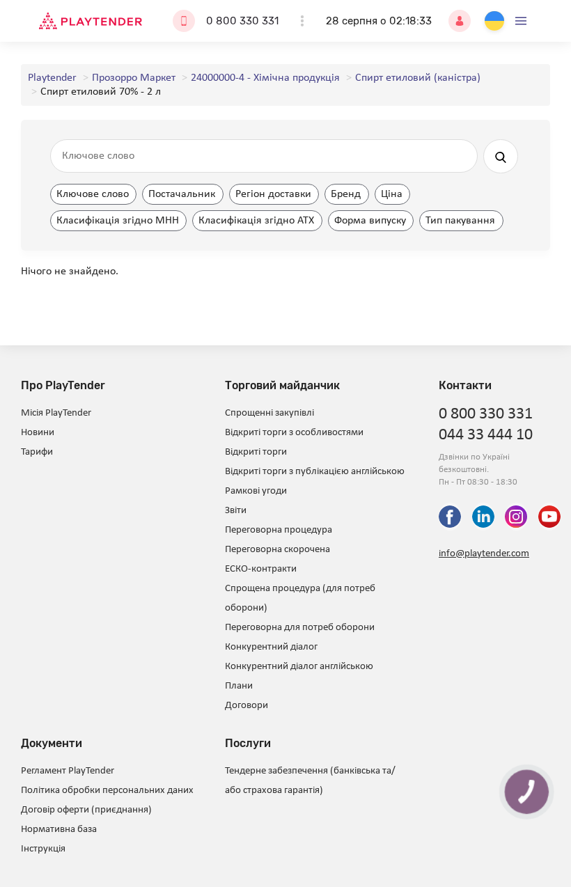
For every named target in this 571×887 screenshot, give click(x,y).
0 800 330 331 (242, 21)
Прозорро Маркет (133, 78)
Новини (37, 432)
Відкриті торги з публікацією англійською (315, 471)
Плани (239, 686)
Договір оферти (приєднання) (86, 810)
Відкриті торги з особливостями (294, 432)
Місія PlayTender (56, 413)
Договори (246, 705)
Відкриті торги (256, 452)
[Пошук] (500, 156)
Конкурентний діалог (271, 647)
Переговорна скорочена (277, 549)
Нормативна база (59, 829)
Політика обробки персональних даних (107, 790)
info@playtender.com (484, 554)
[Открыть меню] (521, 21)
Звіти (236, 510)
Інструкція (43, 849)
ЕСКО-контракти (261, 569)
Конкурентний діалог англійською (299, 666)
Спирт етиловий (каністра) (417, 78)
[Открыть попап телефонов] (302, 20)
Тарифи (37, 452)
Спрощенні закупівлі (269, 413)
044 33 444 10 (486, 435)
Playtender (52, 78)
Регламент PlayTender (67, 771)
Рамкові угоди (256, 491)
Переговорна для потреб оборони (300, 627)
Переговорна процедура (278, 530)
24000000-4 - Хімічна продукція (265, 78)
